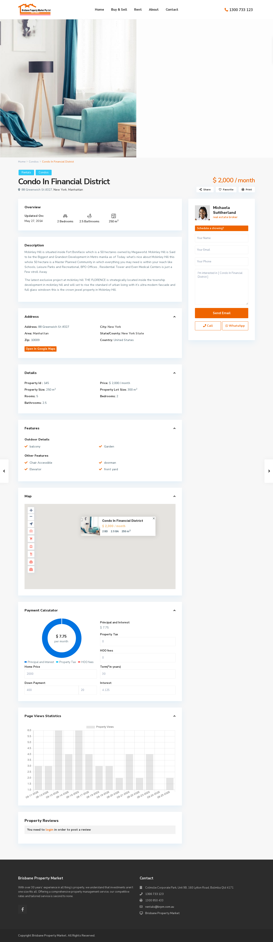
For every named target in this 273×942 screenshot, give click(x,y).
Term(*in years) (110, 667)
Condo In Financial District (122, 520)
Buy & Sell (119, 9)
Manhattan (75, 190)
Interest (106, 683)
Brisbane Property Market (162, 913)
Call (209, 326)
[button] (103, 542)
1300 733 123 (241, 9)
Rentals (26, 172)
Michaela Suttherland (224, 210)
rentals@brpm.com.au (159, 907)
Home (99, 9)
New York (60, 190)
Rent (138, 9)
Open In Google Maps (40, 349)
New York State (133, 333)
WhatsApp (236, 326)
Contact (172, 9)
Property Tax (109, 634)
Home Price (32, 667)
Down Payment (35, 683)
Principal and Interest (115, 622)
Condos (34, 161)
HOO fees (106, 651)
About (154, 9)
